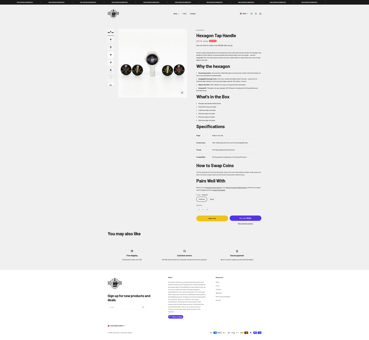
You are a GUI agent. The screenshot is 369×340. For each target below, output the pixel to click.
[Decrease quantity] (199, 209)
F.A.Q (184, 14)
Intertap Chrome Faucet (213, 187)
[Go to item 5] (111, 63)
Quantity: (199, 205)
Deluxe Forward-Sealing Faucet (236, 187)
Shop (175, 14)
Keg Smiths (200, 30)
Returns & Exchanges (223, 296)
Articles (218, 300)
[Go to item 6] (111, 70)
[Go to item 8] (111, 86)
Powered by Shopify (126, 332)
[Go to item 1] (111, 32)
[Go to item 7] (111, 78)
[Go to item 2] (111, 39)
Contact (193, 14)
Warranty (219, 293)
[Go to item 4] (111, 55)
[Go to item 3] (111, 47)
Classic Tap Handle (219, 190)
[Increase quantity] (207, 209)
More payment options (245, 223)
